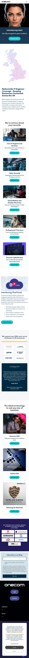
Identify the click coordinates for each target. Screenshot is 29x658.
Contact (14, 598)
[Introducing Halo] (14, 23)
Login (14, 592)
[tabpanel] (14, 23)
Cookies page (10, 632)
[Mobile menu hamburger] (26, 1)
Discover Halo (14, 38)
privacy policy (9, 572)
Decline (14, 651)
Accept (14, 647)
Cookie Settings (14, 643)
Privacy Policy (18, 632)
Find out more (7, 322)
